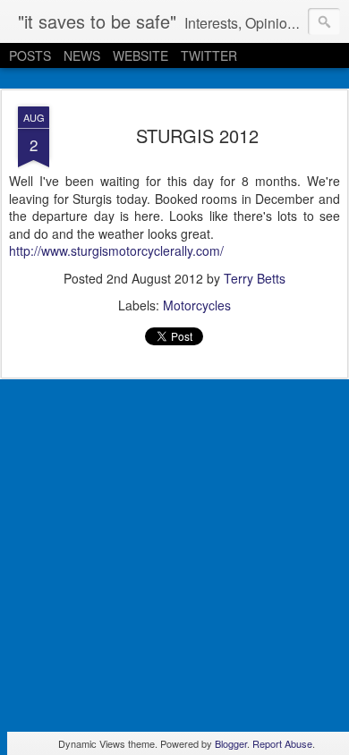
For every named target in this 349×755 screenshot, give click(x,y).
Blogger (231, 743)
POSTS (30, 55)
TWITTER (209, 55)
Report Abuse (282, 743)
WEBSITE (140, 55)
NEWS (82, 55)
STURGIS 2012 (197, 135)
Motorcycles (197, 305)
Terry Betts (254, 278)
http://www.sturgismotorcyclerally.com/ (116, 250)
